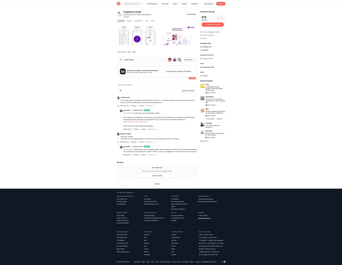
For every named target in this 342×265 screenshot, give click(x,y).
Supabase (147, 254)
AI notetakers (175, 199)
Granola (146, 249)
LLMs (145, 196)
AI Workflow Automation (178, 209)
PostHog (146, 243)
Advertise (194, 4)
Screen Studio (175, 237)
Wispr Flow (174, 243)
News (175, 4)
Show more (188, 60)
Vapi (145, 246)
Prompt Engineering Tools (151, 204)
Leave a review (157, 175)
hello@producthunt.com (209, 261)
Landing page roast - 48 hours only (209, 251)
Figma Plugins (121, 249)
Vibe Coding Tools (122, 199)
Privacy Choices (176, 261)
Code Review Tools (122, 243)
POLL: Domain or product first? (208, 237)
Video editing (120, 215)
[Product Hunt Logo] (118, 4)
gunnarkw (126, 110)
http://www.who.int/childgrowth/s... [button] (136, 122)
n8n (145, 237)
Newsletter (137, 261)
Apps (143, 261)
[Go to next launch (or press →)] (222, 18)
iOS (129, 52)
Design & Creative (122, 212)
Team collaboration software (179, 204)
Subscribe (209, 4)
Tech (134, 52)
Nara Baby (208, 131)
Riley (207, 109)
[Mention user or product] (120, 91)
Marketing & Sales (203, 196)
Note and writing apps (177, 201)
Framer (173, 246)
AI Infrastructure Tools (150, 201)
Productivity (175, 196)
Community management (151, 220)
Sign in (221, 4)
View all (157, 184)
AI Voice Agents (202, 215)
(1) (128, 129)
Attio (145, 240)
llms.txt (192, 261)
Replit (173, 249)
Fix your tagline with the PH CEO (208, 254)
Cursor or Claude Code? (206, 234)
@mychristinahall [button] (129, 113)
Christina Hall (125, 97)
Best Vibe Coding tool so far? (207, 249)
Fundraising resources (177, 218)
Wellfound (205, 75)
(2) (125, 105)
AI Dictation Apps (122, 237)
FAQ (152, 261)
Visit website (191, 14)
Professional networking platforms (154, 218)
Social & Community (150, 212)
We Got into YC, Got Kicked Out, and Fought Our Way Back (212, 243)
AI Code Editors (121, 204)
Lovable (146, 234)
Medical (219, 119)
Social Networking (149, 215)
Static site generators (123, 251)
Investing (173, 220)
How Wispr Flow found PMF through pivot (211, 246)
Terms (157, 261)
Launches (165, 4)
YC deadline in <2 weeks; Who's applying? (211, 240)
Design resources (122, 218)
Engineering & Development (125, 196)
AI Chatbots (210, 119)
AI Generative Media (122, 223)
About (148, 261)
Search (173, 206)
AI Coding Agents (122, 201)
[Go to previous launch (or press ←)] (218, 18)
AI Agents (201, 212)
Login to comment (188, 91)
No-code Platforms (122, 246)
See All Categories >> (204, 218)
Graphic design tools (123, 220)
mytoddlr (209, 123)
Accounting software (177, 215)
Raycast (146, 251)
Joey (207, 84)
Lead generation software (205, 199)
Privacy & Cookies (165, 261)
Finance (173, 212)
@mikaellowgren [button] (128, 149)
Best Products (152, 4)
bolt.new (173, 240)
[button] (153, 21)
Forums (184, 4)
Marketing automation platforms (207, 201)
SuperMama (210, 97)
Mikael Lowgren (125, 134)
